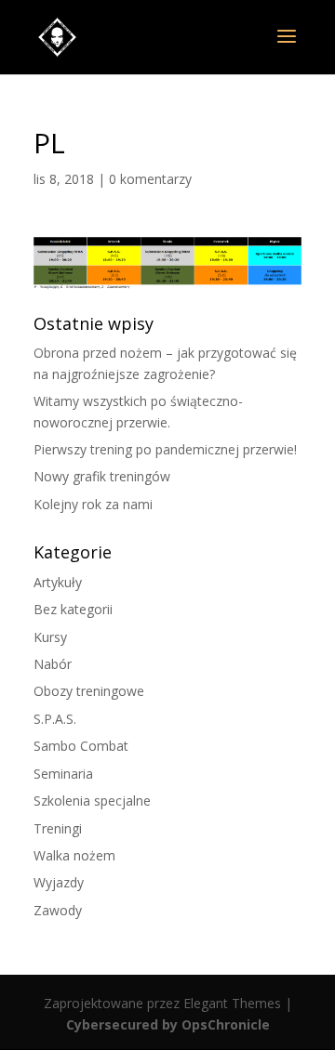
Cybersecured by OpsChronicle (168, 1024)
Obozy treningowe (89, 691)
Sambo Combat (81, 746)
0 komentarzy (150, 179)
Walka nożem (74, 855)
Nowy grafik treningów (102, 476)
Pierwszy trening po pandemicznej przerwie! (165, 449)
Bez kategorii (73, 609)
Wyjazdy (59, 882)
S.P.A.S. (55, 719)
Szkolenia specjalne (92, 800)
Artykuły (58, 582)
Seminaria (63, 773)
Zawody (58, 910)
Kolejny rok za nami (93, 504)
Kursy (50, 637)
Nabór (53, 664)
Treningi (58, 828)
